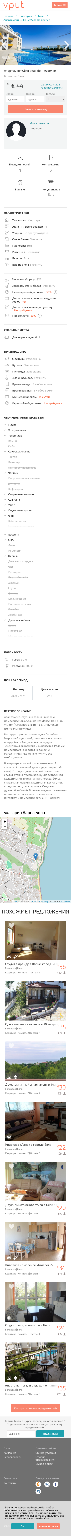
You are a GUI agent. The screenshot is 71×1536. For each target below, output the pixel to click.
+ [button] (5, 821)
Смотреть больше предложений (35, 1408)
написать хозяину (35, 109)
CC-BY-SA (65, 901)
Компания (9, 1452)
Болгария (25, 15)
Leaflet (16, 901)
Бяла (41, 15)
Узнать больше (48, 1526)
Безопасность (12, 1457)
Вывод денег (44, 1463)
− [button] (5, 827)
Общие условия (46, 1452)
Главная (8, 15)
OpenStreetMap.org (39, 901)
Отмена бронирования (45, 1458)
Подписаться (50, 1433)
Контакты (9, 1483)
